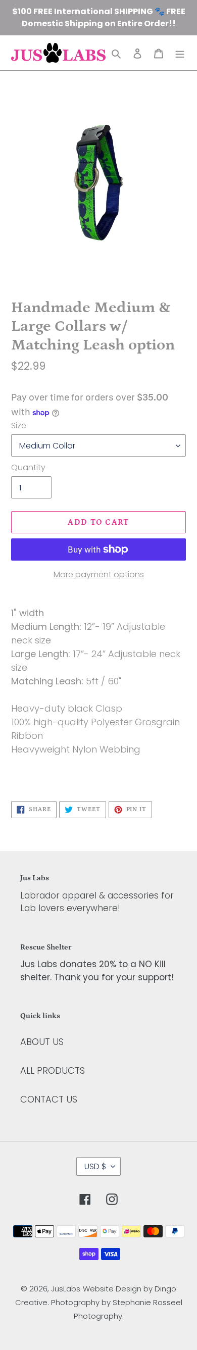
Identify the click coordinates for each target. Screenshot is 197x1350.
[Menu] (179, 53)
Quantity (28, 467)
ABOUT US (42, 1041)
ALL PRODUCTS (52, 1070)
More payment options (99, 574)
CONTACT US (48, 1099)
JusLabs (65, 1288)
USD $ (95, 1166)
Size (18, 425)
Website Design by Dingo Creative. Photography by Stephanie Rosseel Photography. (98, 1302)
